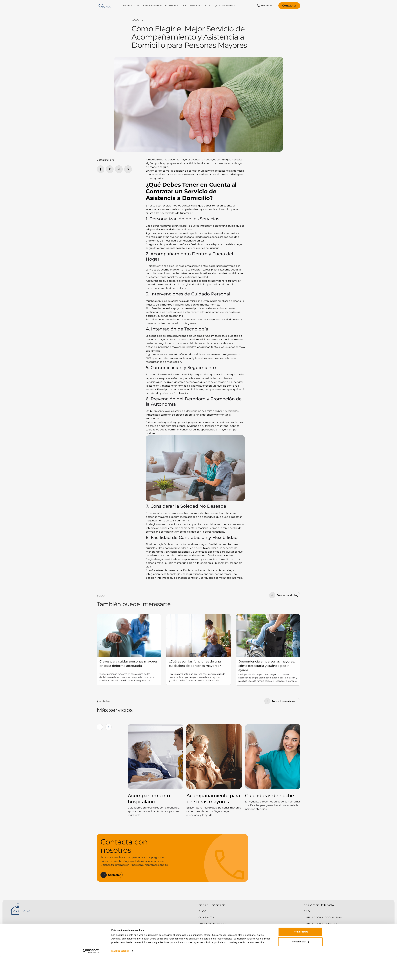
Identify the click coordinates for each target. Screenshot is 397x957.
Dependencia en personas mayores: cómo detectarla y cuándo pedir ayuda (266, 666)
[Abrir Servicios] (138, 5)
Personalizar (299, 941)
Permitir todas (300, 931)
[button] (101, 644)
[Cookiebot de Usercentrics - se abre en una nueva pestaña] (90, 951)
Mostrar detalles (120, 951)
